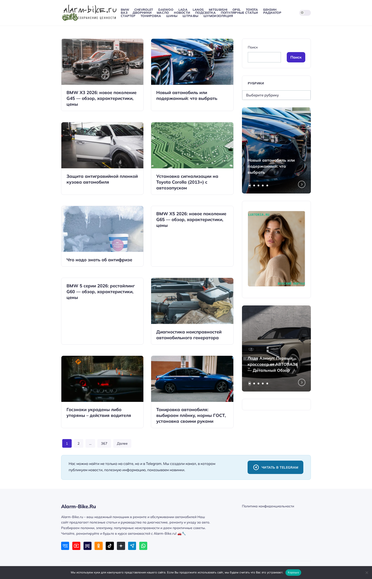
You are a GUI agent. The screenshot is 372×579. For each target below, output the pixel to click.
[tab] (250, 185)
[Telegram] (132, 546)
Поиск (253, 47)
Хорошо (293, 572)
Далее (122, 443)
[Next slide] (301, 184)
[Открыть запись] (102, 75)
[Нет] (366, 572)
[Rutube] (87, 546)
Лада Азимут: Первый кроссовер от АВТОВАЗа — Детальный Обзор (273, 364)
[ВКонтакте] (65, 546)
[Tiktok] (110, 546)
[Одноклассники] (98, 546)
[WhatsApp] (143, 546)
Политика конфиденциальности (268, 506)
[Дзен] (121, 546)
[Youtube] (76, 546)
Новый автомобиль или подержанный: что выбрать (271, 166)
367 (104, 443)
